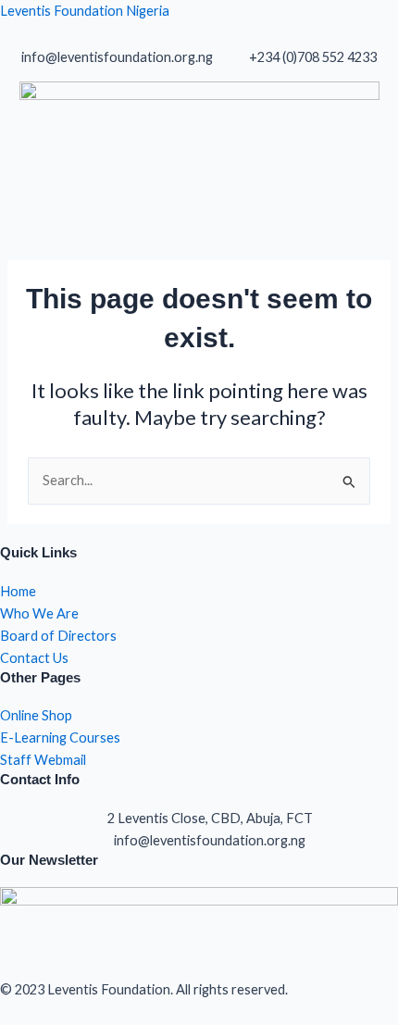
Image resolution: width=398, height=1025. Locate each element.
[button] (199, 199)
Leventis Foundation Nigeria (84, 11)
